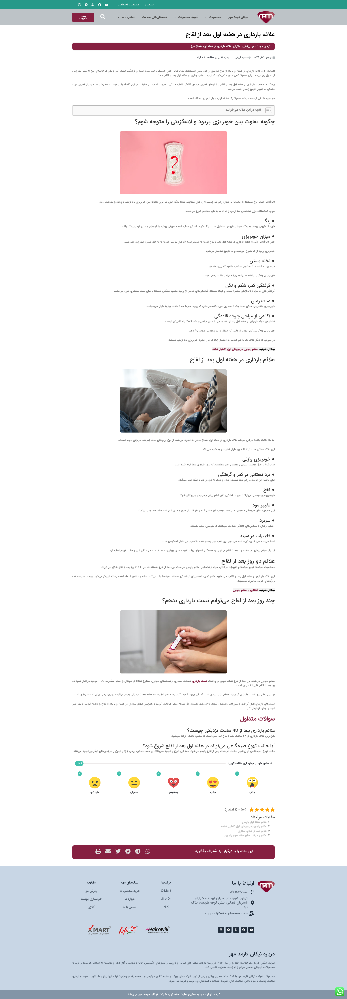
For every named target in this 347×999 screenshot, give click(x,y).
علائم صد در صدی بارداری (252, 831)
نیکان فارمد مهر (238, 17)
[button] (102, 16)
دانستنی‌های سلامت (154, 17)
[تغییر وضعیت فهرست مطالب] (267, 110)
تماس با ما (128, 17)
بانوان (236, 46)
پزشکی (246, 46)
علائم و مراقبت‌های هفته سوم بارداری (245, 835)
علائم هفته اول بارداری (254, 822)
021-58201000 (239, 892)
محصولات (215, 17)
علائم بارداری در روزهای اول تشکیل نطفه (244, 826)
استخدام (149, 5)
